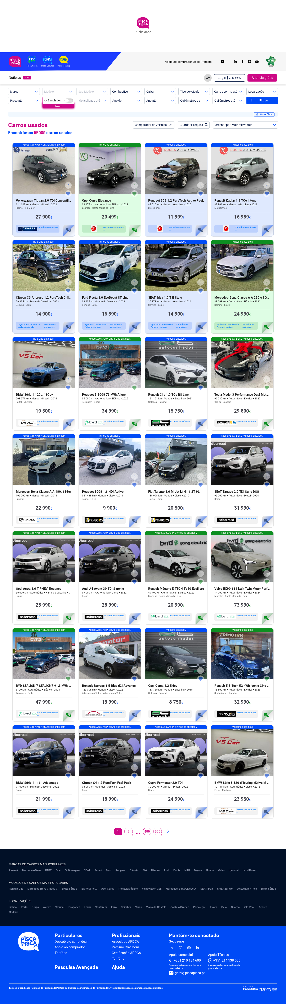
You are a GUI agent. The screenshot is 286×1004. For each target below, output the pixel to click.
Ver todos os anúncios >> (47, 228)
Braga (35, 907)
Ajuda (118, 967)
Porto (24, 907)
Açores (263, 907)
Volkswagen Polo (247, 888)
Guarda (235, 907)
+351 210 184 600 (187, 960)
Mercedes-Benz (31, 870)
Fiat (145, 870)
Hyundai (233, 870)
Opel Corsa (107, 888)
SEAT (87, 870)
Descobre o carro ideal (71, 942)
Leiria (87, 907)
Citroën (134, 870)
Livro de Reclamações (120, 988)
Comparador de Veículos (151, 125)
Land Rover (249, 870)
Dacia (176, 870)
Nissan (155, 870)
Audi (166, 870)
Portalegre (199, 907)
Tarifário (61, 953)
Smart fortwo (225, 888)
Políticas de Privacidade (43, 988)
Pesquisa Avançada (76, 967)
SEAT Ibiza (206, 888)
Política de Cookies (66, 988)
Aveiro (47, 907)
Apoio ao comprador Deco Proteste (188, 61)
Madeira (13, 912)
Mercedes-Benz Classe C (42, 888)
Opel (58, 870)
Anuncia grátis (262, 78)
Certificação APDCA (126, 953)
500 (157, 832)
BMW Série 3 (69, 888)
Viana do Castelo (156, 907)
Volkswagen (72, 870)
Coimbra (126, 907)
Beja (224, 907)
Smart (98, 870)
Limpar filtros (266, 114)
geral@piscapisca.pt (190, 973)
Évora (213, 907)
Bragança (74, 907)
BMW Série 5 (268, 888)
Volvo (221, 870)
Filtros (263, 100)
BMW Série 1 (89, 888)
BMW (48, 870)
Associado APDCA (125, 942)
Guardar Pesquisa (191, 125)
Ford (108, 870)
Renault (13, 870)
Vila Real (249, 907)
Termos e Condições (19, 988)
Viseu (138, 907)
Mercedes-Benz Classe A (181, 888)
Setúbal (59, 907)
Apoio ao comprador (70, 947)
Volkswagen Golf (152, 888)
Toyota (198, 870)
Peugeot (120, 870)
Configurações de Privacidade (92, 988)
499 (147, 832)
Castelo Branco (179, 907)
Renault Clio (16, 888)
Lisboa (13, 907)
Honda (210, 870)
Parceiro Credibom (125, 947)
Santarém (101, 907)
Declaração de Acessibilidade (147, 988)
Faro (114, 907)
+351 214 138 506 (226, 960)
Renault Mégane (128, 888)
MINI (187, 870)
